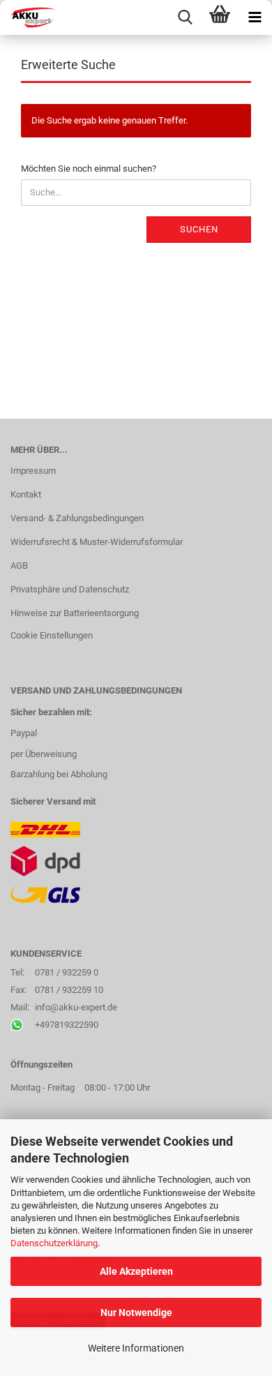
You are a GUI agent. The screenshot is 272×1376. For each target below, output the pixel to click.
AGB (19, 565)
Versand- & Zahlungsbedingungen (77, 518)
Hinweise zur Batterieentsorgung (74, 613)
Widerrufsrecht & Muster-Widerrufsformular (96, 542)
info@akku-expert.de (76, 1007)
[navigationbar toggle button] (254, 17)
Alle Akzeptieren (136, 1271)
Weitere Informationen (136, 1348)
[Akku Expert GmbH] (28, 17)
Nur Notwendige (136, 1312)
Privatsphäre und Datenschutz (69, 589)
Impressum (33, 470)
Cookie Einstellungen (51, 635)
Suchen (199, 229)
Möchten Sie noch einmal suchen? (88, 168)
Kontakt (25, 494)
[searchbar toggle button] (184, 17)
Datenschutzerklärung (54, 1243)
